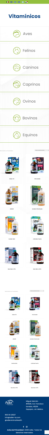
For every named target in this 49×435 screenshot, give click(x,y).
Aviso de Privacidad (15, 430)
